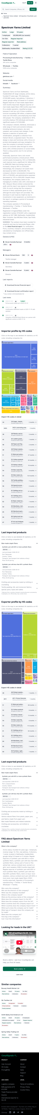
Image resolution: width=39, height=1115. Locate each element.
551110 (5, 549)
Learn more (19, 974)
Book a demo (18, 969)
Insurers (4, 1095)
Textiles (28, 58)
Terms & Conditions (27, 1084)
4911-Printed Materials (19, 698)
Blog (21, 1076)
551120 (5, 567)
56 (3, 481)
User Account (6, 1064)
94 (3, 751)
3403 (5, 428)
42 (3, 439)
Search (33, 9)
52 (3, 460)
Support (23, 1073)
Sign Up (30, 2)
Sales (22, 1070)
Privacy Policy (25, 1087)
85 (3, 512)
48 (3, 444)
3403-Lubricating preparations (21, 427)
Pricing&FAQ (5, 1070)
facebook (14, 83)
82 (3, 501)
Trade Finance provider (9, 1092)
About (22, 1064)
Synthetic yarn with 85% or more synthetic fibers (16, 547)
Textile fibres (7, 60)
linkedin (5, 83)
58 (3, 486)
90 (3, 517)
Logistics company (7, 1084)
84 (3, 507)
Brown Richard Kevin (12, 255)
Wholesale (6, 66)
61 (3, 491)
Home (5, 13)
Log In (24, 2)
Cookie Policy (25, 1090)
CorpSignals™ (14, 1106)
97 (3, 522)
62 (3, 496)
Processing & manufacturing (13, 58)
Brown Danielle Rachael (13, 242)
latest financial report (14, 226)
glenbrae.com (7, 76)
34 (3, 422)
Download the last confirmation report (20, 291)
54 (3, 470)
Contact (23, 1067)
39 (3, 434)
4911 (5, 699)
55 (3, 475)
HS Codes (4, 1067)
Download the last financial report (19, 285)
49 (3, 450)
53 (3, 465)
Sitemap (4, 1112)
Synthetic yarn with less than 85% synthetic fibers (17, 564)
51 (3, 455)
